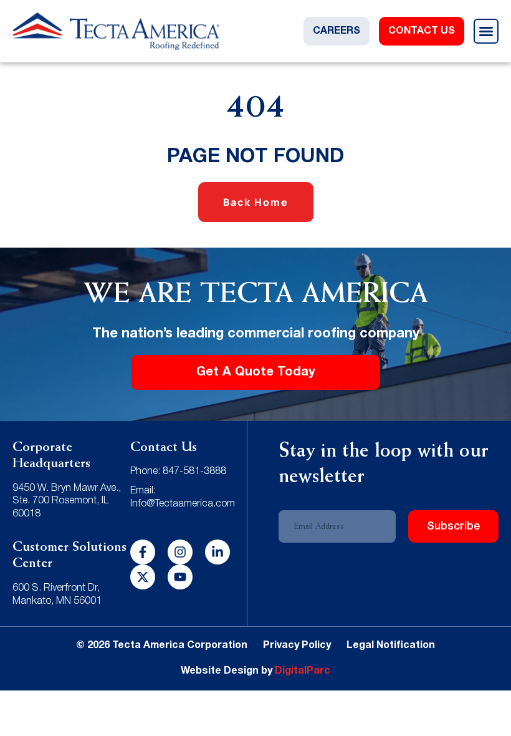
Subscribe (453, 526)
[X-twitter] (142, 576)
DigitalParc (302, 671)
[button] (486, 31)
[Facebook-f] (142, 552)
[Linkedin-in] (217, 552)
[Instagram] (180, 552)
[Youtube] (180, 576)
